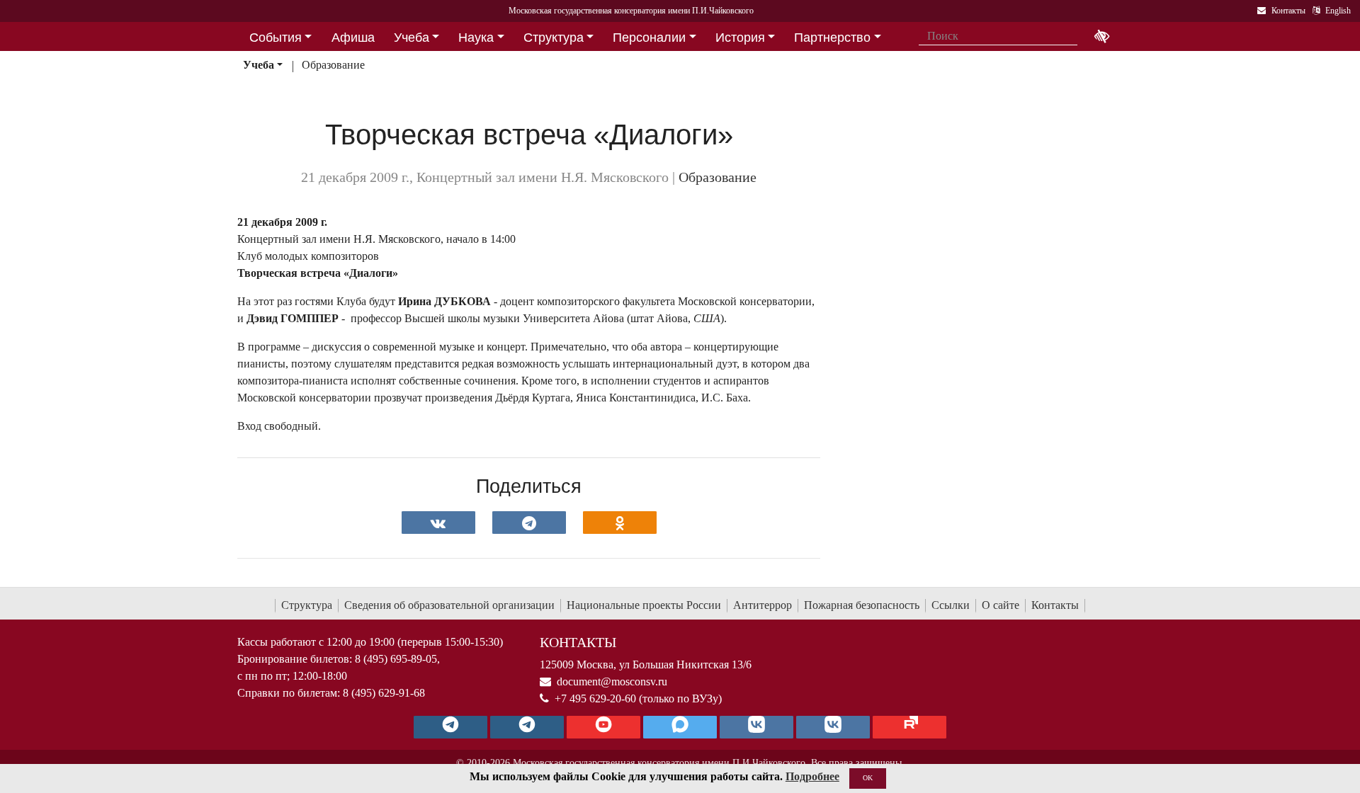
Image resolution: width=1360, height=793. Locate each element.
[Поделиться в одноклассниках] (620, 522)
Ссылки (950, 605)
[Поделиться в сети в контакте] (438, 522)
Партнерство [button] (832, 37)
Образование (333, 65)
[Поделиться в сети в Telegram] (529, 522)
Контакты (1055, 605)
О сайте (1000, 605)
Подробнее (812, 776)
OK (868, 778)
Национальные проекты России (644, 605)
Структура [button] (553, 37)
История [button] (740, 37)
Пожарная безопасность (861, 605)
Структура (306, 605)
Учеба (258, 65)
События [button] (275, 37)
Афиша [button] (353, 37)
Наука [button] (476, 37)
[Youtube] (603, 727)
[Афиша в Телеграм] (909, 727)
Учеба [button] (411, 37)
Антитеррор (762, 605)
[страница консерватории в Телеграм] (450, 727)
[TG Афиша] (527, 727)
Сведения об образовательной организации (449, 605)
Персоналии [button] (649, 37)
